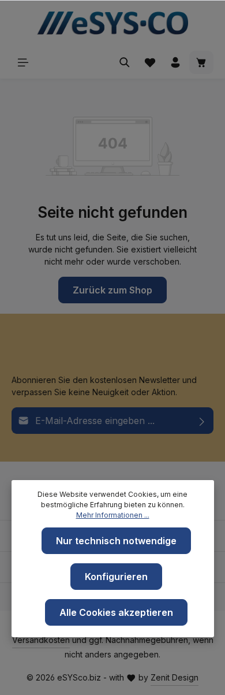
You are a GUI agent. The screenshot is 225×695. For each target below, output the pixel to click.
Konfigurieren (116, 576)
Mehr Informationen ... (112, 515)
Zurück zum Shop (112, 290)
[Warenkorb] (201, 62)
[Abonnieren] (202, 420)
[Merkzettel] (150, 62)
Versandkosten (41, 640)
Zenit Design (174, 677)
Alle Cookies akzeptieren (116, 612)
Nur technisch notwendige (116, 541)
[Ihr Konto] (175, 62)
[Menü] (23, 62)
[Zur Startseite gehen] (112, 23)
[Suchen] (124, 62)
